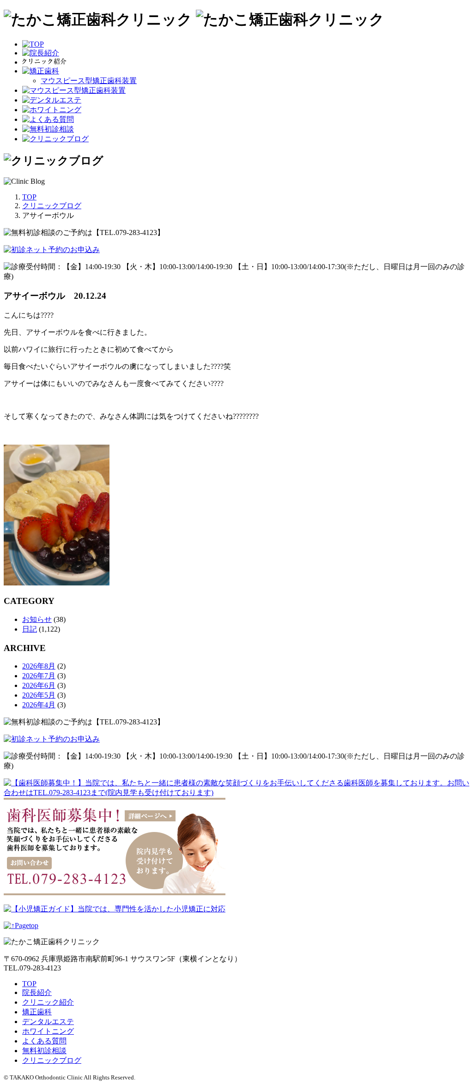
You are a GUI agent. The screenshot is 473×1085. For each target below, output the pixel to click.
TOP (29, 984)
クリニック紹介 (48, 1002)
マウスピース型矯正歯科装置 (89, 80)
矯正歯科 (37, 1012)
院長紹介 (37, 992)
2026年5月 (38, 695)
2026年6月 (38, 685)
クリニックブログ (51, 1060)
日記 (29, 629)
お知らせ (37, 619)
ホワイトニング (48, 1031)
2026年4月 (38, 705)
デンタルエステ (48, 1021)
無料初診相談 (44, 1051)
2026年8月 (38, 666)
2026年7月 (38, 676)
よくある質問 (44, 1041)
